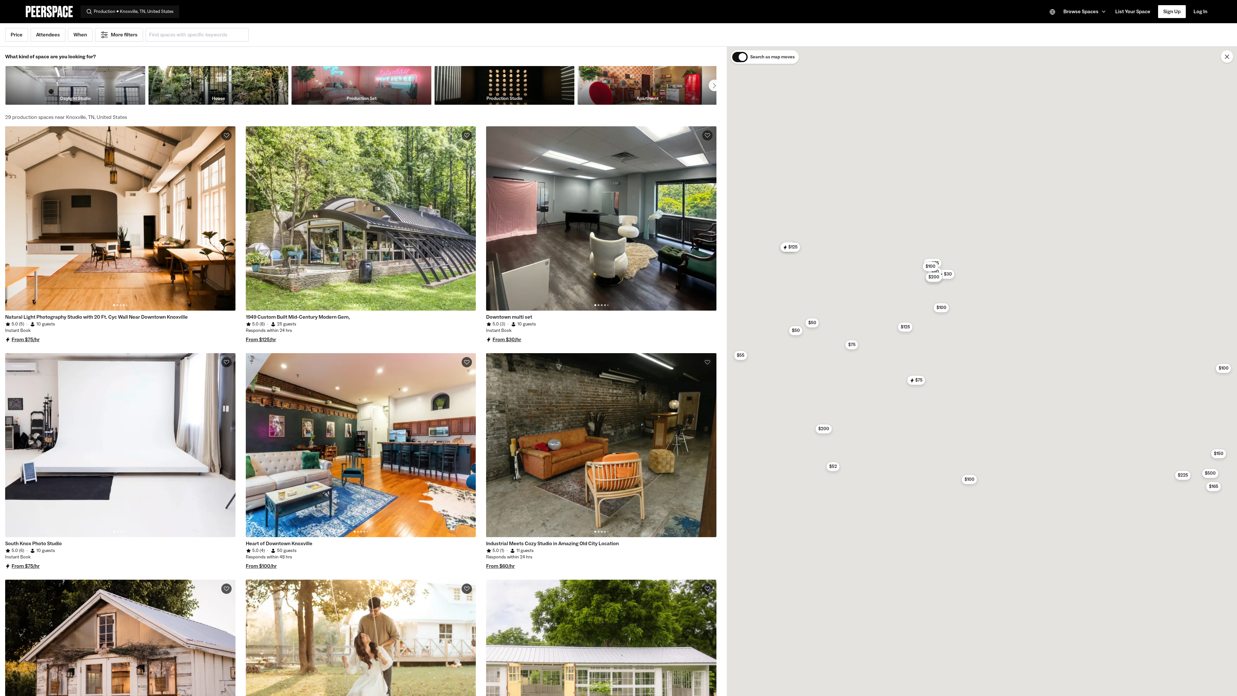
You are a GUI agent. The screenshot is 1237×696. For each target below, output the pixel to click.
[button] (1085, 11)
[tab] (114, 305)
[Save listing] (226, 135)
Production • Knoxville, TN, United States (134, 12)
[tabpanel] (120, 218)
